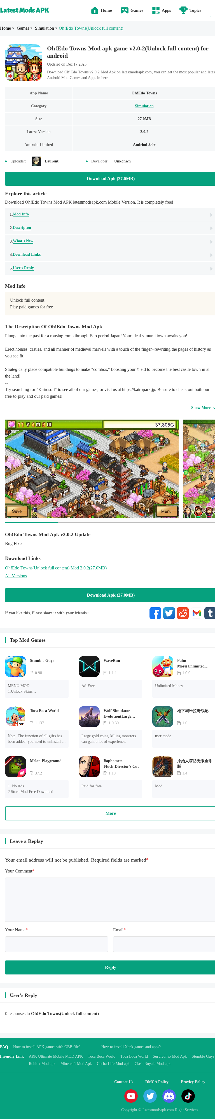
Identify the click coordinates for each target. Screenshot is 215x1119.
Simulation (144, 106)
